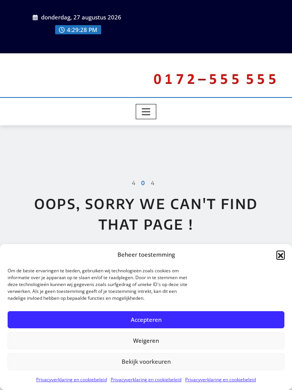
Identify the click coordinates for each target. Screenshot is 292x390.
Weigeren (146, 340)
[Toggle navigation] (146, 111)
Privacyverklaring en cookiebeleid (71, 379)
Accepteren (146, 319)
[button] (280, 255)
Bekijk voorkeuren (146, 361)
